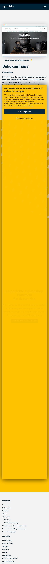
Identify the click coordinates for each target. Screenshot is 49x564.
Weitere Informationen (24, 118)
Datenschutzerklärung (25, 106)
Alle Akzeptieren (24, 111)
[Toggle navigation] (44, 6)
